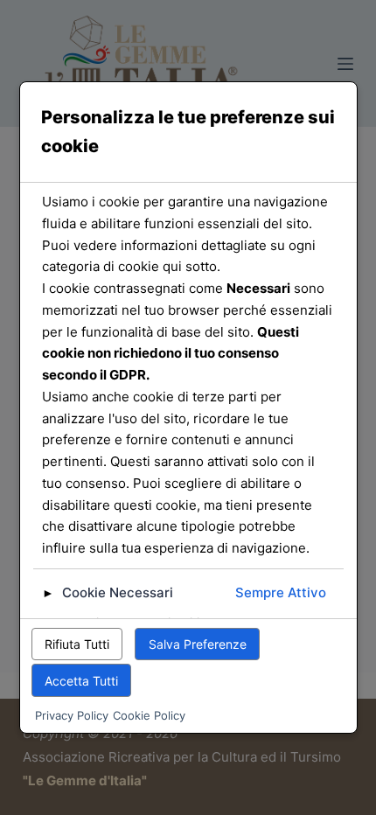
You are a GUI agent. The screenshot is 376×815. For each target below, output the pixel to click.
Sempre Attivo (280, 592)
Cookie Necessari (117, 592)
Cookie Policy (149, 715)
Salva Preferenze (198, 644)
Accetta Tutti (81, 680)
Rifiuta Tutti (77, 644)
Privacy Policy (71, 715)
